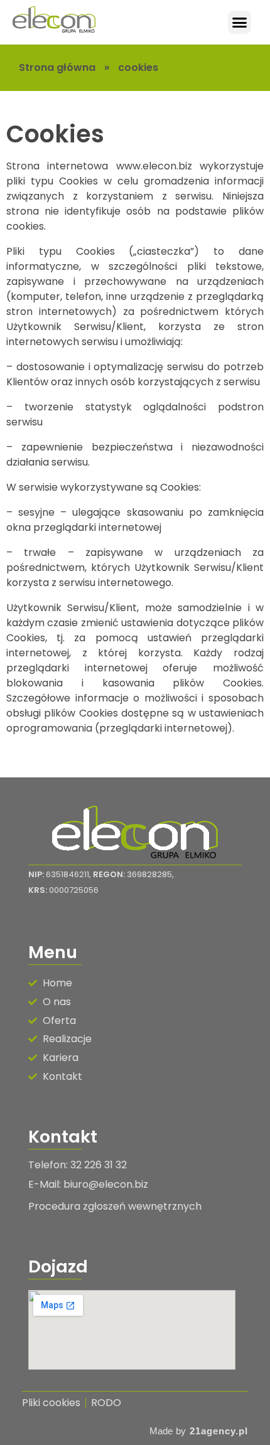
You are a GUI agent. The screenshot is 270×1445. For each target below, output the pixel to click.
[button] (240, 23)
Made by (167, 1431)
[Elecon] (54, 20)
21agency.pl (219, 1431)
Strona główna (57, 67)
